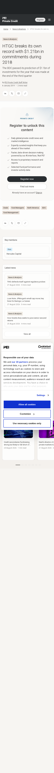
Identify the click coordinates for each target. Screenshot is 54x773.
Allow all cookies (27, 404)
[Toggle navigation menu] (49, 19)
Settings (41, 395)
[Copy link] (25, 93)
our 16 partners (20, 362)
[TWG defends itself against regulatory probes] (27, 280)
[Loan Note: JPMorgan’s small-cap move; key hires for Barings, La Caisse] (27, 298)
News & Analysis (19, 29)
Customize (25, 414)
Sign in (39, 193)
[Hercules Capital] (27, 251)
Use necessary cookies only (27, 423)
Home (5, 29)
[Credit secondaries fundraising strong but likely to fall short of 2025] (18, 439)
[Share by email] (19, 93)
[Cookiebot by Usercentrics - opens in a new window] (38, 347)
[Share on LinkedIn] (5, 93)
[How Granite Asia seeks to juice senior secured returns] (27, 318)
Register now (27, 179)
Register (40, 20)
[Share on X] (12, 93)
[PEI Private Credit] (10, 19)
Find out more (27, 186)
